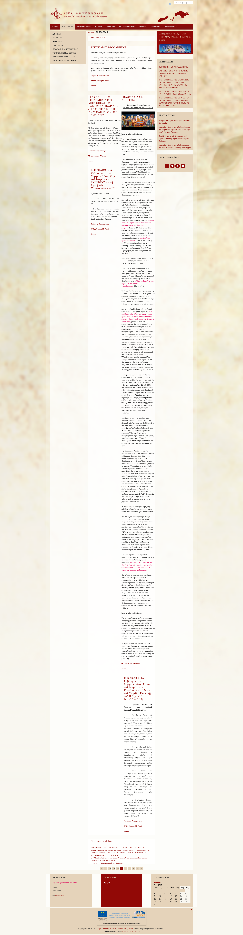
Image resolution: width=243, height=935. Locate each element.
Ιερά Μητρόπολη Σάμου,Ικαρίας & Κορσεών (115, 929)
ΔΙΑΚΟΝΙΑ (111, 26)
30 (118, 868)
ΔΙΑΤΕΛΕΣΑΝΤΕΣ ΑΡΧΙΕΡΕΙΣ (64, 61)
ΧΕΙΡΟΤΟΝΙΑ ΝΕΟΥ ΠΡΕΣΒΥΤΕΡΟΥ (173, 67)
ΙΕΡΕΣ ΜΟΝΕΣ (59, 45)
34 (133, 868)
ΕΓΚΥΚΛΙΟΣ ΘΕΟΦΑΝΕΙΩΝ (108, 47)
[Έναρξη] (102, 868)
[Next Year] (158, 883)
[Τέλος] (141, 868)
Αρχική (91, 32)
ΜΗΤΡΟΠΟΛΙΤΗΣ (84, 26)
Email (106, 81)
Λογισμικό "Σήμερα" (59, 895)
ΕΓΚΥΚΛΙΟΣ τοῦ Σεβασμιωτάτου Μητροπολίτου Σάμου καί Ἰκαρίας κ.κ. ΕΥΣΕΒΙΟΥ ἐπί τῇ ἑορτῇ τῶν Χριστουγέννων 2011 (104, 179)
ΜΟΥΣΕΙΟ (99, 26)
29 (114, 868)
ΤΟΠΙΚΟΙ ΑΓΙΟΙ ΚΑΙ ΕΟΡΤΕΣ (64, 53)
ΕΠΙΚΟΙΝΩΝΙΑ (171, 26)
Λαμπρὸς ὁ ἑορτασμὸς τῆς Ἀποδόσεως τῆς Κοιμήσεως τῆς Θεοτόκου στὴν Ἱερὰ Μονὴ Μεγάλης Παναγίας (174, 129)
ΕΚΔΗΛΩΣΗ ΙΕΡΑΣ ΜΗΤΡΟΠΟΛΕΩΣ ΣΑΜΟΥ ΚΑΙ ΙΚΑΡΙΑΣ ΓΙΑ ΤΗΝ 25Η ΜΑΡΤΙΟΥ (173, 73)
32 (125, 868)
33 (129, 868)
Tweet (93, 86)
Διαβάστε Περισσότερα (100, 76)
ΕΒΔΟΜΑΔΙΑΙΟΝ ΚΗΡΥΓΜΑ (132, 98)
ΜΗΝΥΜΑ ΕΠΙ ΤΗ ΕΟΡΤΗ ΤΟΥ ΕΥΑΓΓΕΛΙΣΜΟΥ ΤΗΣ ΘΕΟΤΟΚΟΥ (117, 848)
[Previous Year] (155, 883)
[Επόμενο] (137, 868)
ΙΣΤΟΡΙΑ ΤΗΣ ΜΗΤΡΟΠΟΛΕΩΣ (65, 49)
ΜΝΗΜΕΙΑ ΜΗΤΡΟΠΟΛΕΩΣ (64, 57)
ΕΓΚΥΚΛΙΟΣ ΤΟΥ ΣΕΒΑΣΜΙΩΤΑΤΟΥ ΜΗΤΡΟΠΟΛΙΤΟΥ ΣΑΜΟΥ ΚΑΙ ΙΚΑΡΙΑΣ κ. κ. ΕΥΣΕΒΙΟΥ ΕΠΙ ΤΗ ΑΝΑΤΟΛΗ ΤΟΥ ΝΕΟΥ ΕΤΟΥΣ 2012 (103, 106)
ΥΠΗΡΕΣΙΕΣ (57, 38)
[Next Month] (159, 883)
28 (110, 868)
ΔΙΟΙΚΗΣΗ (57, 34)
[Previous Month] (156, 883)
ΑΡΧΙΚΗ (55, 26)
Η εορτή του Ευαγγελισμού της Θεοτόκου (107, 863)
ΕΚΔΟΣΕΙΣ (143, 26)
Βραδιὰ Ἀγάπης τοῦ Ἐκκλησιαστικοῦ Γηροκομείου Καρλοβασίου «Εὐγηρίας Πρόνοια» (174, 138)
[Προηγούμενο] (105, 868)
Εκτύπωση (97, 81)
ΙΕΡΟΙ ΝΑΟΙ (57, 42)
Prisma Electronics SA (131, 931)
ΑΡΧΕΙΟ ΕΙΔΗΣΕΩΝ (127, 26)
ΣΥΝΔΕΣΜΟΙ (156, 26)
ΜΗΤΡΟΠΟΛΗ (67, 26)
